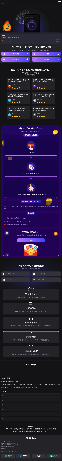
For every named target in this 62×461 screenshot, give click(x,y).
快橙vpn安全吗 (43, 429)
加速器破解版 (52, 429)
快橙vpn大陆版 (16, 431)
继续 (57, 41)
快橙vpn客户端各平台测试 (21, 429)
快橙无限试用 (9, 429)
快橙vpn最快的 (34, 429)
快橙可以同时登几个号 (43, 431)
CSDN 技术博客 (9, 451)
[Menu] (59, 2)
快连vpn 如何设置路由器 (29, 431)
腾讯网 (15, 451)
